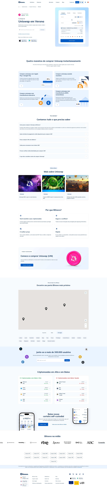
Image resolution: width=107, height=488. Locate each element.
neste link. (80, 467)
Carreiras (46, 481)
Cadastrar (72, 2)
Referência (47, 476)
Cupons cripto (35, 478)
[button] (88, 2)
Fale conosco (58, 481)
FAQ (56, 476)
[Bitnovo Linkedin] (76, 474)
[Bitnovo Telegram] (83, 474)
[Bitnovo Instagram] (70, 474)
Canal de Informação (60, 483)
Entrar (77, 2)
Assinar (67, 360)
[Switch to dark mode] (85, 2)
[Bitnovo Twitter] (73, 474)
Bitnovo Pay (34, 476)
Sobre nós (47, 478)
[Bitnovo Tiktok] (80, 474)
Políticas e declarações (37, 483)
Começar (42, 29)
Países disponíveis (48, 483)
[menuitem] (32, 2)
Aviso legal (34, 481)
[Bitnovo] (21, 2)
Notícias (57, 478)
